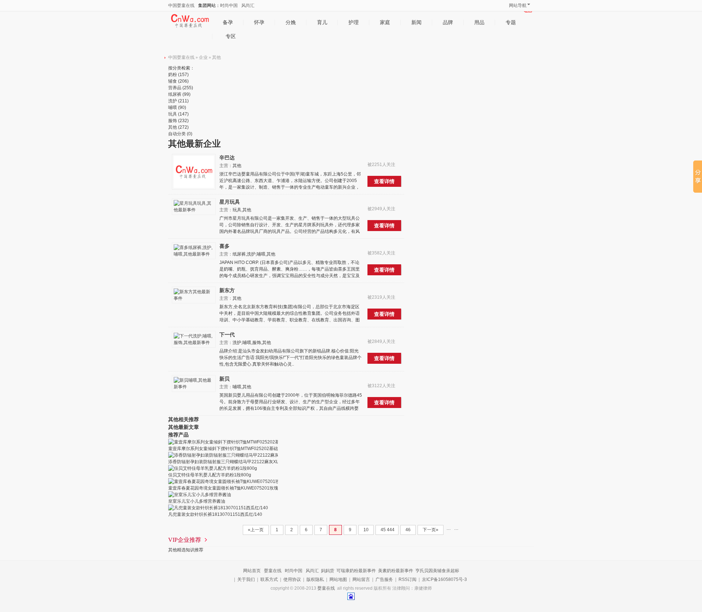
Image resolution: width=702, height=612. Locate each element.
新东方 (227, 290)
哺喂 (172, 107)
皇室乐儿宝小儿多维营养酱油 (196, 501)
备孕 (228, 22)
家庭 (385, 22)
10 (366, 529)
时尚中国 (229, 5)
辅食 (172, 81)
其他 (216, 57)
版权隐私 (315, 579)
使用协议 (292, 579)
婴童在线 (273, 570)
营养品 (174, 87)
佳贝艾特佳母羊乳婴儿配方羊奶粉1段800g (209, 474)
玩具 (172, 114)
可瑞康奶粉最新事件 (356, 570)
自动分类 (177, 133)
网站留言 (361, 579)
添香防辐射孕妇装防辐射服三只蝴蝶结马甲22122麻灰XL (223, 461)
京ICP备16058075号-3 (444, 579)
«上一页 (256, 529)
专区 (231, 36)
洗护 (172, 100)
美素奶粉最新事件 (395, 570)
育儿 (322, 22)
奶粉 (172, 74)
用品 (479, 22)
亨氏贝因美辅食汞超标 (437, 570)
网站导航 (517, 5)
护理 (353, 22)
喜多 (224, 246)
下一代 (227, 334)
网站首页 (252, 570)
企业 (203, 57)
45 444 (387, 529)
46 (408, 529)
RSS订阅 (407, 579)
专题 (511, 22)
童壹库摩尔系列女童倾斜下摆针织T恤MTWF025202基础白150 (229, 448)
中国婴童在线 (181, 5)
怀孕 (259, 22)
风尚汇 (247, 5)
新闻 (416, 22)
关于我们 (246, 579)
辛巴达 (227, 157)
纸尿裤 (174, 94)
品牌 (448, 22)
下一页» (430, 529)
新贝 (224, 379)
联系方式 (269, 579)
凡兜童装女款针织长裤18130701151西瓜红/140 (215, 514)
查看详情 (384, 181)
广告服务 (384, 579)
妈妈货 (327, 570)
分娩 (291, 22)
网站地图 (338, 579)
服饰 (172, 120)
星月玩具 (229, 202)
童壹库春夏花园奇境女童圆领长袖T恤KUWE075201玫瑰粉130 (229, 488)
